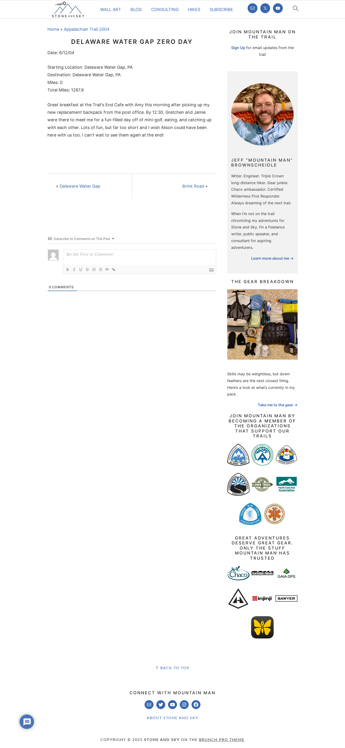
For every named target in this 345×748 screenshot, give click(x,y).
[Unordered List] (100, 269)
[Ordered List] (94, 269)
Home (53, 29)
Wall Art (110, 9)
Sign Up (238, 47)
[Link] (113, 269)
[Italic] (74, 269)
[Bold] (67, 269)
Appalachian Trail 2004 (87, 29)
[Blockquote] (107, 269)
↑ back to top (173, 668)
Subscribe (221, 9)
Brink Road (193, 186)
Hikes (194, 9)
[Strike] (87, 269)
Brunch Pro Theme (222, 740)
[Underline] (80, 269)
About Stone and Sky (172, 718)
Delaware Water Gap (80, 186)
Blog (136, 9)
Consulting (165, 9)
